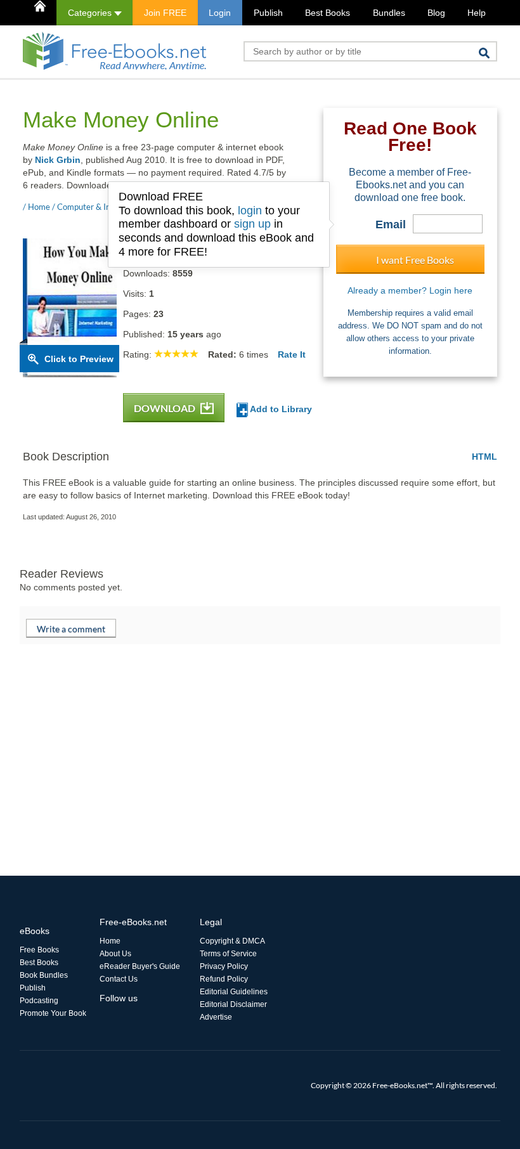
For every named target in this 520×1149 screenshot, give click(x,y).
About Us (115, 953)
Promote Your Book (53, 1013)
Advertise (216, 1017)
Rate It (292, 354)
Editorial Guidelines (234, 991)
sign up (252, 223)
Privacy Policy (224, 966)
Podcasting (39, 1000)
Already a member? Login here (410, 290)
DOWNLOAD (165, 408)
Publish (268, 13)
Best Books (327, 13)
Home (110, 941)
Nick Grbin (58, 160)
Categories (91, 13)
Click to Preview (79, 359)
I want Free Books (415, 260)
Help (476, 13)
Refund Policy (224, 979)
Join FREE (165, 13)
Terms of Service (228, 953)
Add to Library (280, 409)
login (250, 210)
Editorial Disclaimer (233, 1004)
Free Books (39, 949)
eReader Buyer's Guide (140, 966)
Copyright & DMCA (232, 941)
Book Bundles (44, 975)
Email (390, 224)
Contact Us (119, 979)
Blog (436, 13)
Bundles (389, 13)
